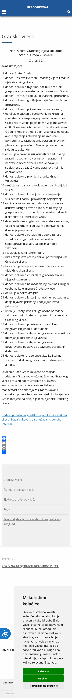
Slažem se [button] (43, 671)
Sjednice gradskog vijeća (19, 499)
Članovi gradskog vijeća (18, 490)
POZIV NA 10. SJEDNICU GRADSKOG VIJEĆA (30, 566)
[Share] (36, 452)
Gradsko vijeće (13, 480)
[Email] (36, 443)
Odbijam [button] (43, 678)
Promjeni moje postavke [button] (43, 685)
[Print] (36, 447)
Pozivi (7, 509)
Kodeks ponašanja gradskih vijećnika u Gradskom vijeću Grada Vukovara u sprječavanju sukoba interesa (34, 419)
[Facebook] (36, 438)
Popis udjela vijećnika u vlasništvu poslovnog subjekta (32, 521)
